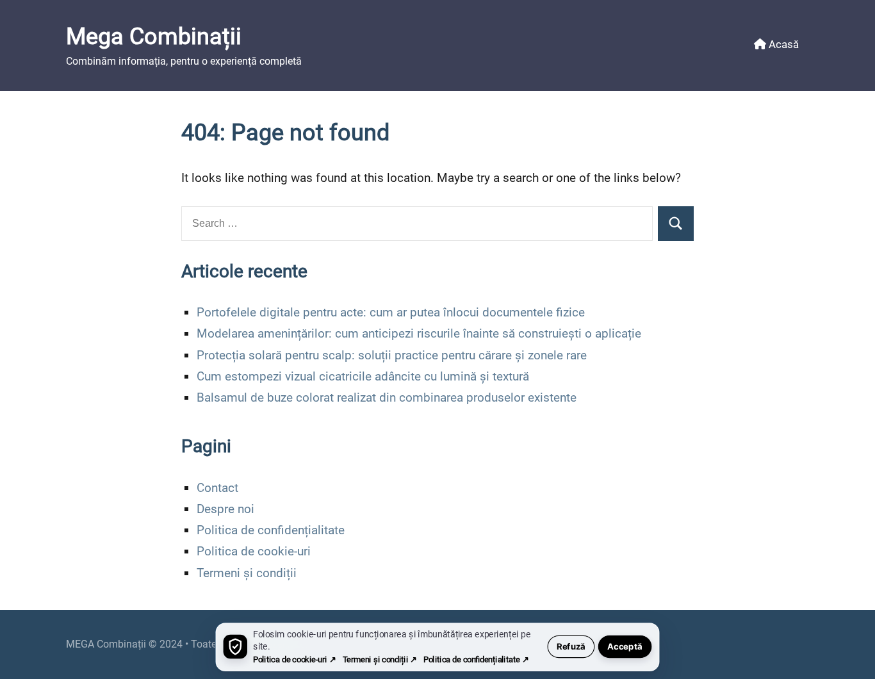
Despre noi (225, 509)
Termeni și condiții (247, 573)
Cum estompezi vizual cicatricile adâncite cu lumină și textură (363, 376)
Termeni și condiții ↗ (380, 659)
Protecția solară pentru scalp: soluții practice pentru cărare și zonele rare (392, 355)
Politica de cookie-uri (254, 551)
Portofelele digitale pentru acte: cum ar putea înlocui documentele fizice (391, 312)
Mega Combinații (153, 36)
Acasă (782, 44)
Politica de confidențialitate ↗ (475, 659)
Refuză (571, 646)
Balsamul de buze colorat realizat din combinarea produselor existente (387, 397)
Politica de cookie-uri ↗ (294, 659)
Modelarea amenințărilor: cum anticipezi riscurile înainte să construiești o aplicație (419, 333)
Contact (217, 487)
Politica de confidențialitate (271, 530)
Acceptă (624, 646)
